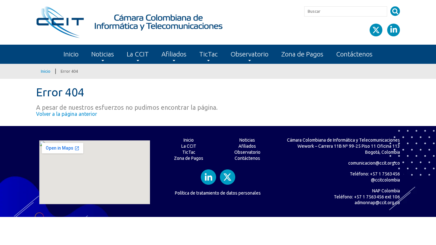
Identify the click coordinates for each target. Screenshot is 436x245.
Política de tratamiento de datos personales (218, 193)
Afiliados (174, 54)
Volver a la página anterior (66, 114)
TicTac (208, 54)
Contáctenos (354, 54)
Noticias (102, 54)
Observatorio (249, 54)
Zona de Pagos (302, 54)
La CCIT (138, 54)
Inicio (71, 54)
